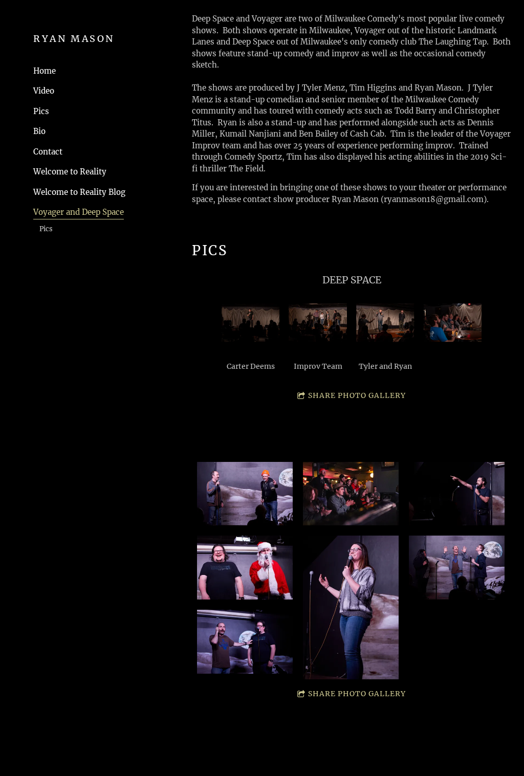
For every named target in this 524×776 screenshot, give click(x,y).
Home (44, 71)
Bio (39, 131)
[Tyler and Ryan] (385, 323)
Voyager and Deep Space (78, 212)
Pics (41, 111)
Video (43, 91)
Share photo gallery (357, 395)
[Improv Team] (318, 323)
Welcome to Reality (69, 171)
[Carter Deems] (251, 323)
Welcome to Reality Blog (79, 192)
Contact (47, 152)
